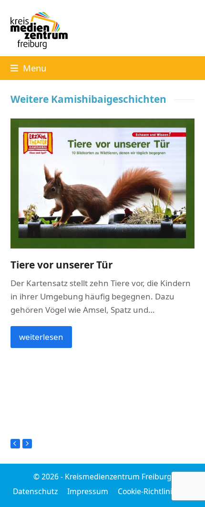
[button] (28, 68)
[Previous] (15, 443)
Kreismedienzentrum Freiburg (118, 476)
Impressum (87, 491)
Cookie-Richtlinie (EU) (155, 491)
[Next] (27, 443)
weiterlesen (41, 336)
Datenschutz (35, 491)
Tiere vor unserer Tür (61, 264)
